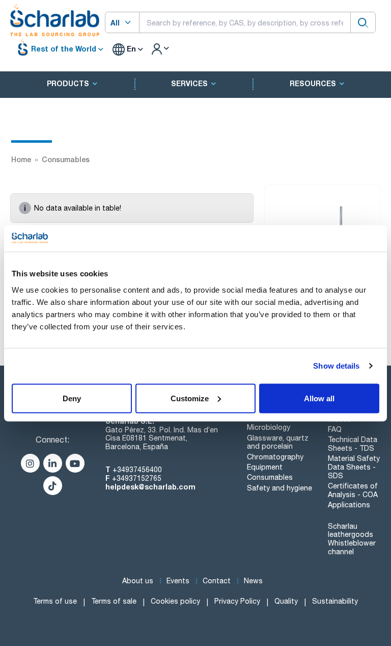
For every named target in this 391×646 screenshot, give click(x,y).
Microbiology (268, 427)
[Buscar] (363, 22)
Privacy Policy (237, 601)
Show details (336, 365)
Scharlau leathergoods (350, 530)
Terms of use (55, 601)
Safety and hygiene (279, 488)
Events (177, 581)
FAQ (335, 429)
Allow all (319, 398)
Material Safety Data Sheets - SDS (354, 467)
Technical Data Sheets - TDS (352, 443)
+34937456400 (137, 470)
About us (137, 581)
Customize (190, 398)
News (253, 581)
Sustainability (335, 601)
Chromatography (275, 457)
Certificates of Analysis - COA (353, 490)
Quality (286, 601)
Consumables (270, 477)
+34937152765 (136, 478)
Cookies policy (175, 601)
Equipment (265, 467)
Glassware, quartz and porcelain (278, 442)
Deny (72, 398)
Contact (217, 581)
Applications (349, 505)
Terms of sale (113, 601)
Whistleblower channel (352, 547)
